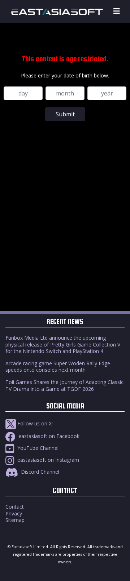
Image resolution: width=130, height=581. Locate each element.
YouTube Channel (37, 447)
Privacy (13, 513)
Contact (14, 506)
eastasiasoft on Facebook (48, 436)
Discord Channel (39, 471)
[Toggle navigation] (117, 11)
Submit (65, 114)
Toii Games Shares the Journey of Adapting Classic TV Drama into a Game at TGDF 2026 (64, 385)
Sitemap (15, 520)
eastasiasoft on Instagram (47, 459)
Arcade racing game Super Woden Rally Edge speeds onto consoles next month (57, 366)
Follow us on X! (34, 423)
